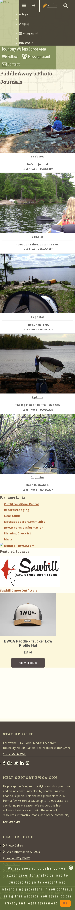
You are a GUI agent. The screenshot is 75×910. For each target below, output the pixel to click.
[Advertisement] (30, 692)
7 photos (37, 236)
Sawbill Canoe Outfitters (18, 590)
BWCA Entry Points (17, 858)
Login (24, 14)
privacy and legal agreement (31, 903)
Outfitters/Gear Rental (21, 504)
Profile (52, 6)
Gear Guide (12, 516)
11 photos (37, 477)
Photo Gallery (14, 845)
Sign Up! (25, 24)
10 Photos (37, 156)
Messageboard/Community (24, 521)
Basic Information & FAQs (22, 852)
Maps (8, 539)
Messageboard (30, 33)
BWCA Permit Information (23, 527)
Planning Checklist (17, 533)
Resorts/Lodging (16, 510)
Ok (65, 903)
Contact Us (27, 43)
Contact (13, 64)
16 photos (37, 317)
